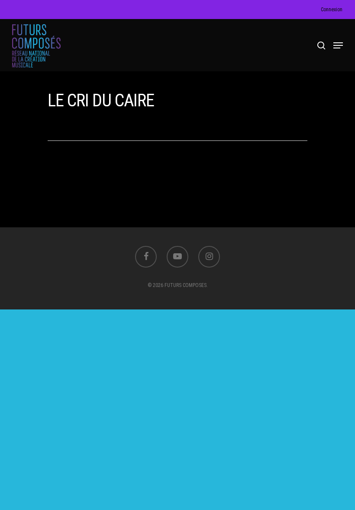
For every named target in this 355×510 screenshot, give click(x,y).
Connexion (331, 9)
